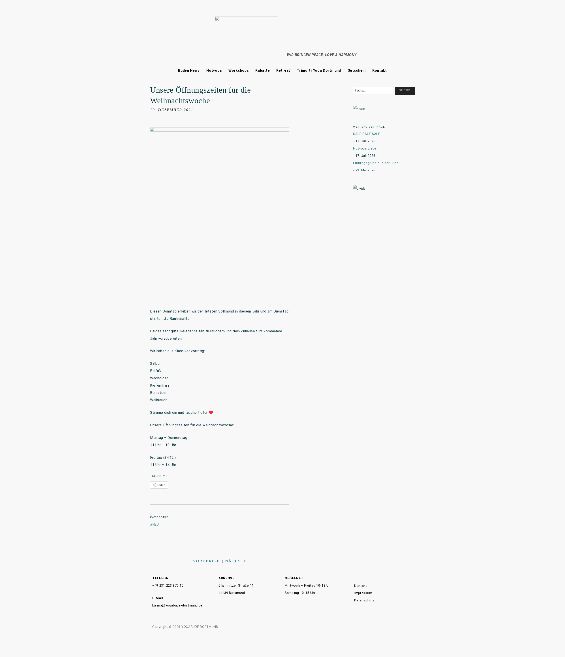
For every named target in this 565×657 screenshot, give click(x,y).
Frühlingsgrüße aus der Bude (376, 163)
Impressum (363, 593)
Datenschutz (364, 600)
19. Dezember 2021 (171, 110)
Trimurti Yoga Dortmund (319, 70)
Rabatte (262, 70)
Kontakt (379, 70)
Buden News (189, 70)
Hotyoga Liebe (364, 148)
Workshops (238, 70)
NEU (156, 524)
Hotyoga (214, 70)
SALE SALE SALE (366, 134)
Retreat (283, 70)
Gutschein (357, 70)
